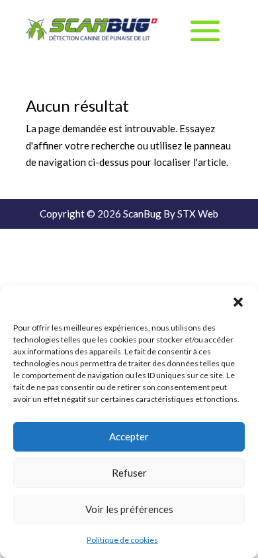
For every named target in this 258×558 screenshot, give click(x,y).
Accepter (129, 436)
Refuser (129, 473)
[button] (238, 302)
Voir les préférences (129, 509)
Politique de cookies (122, 540)
